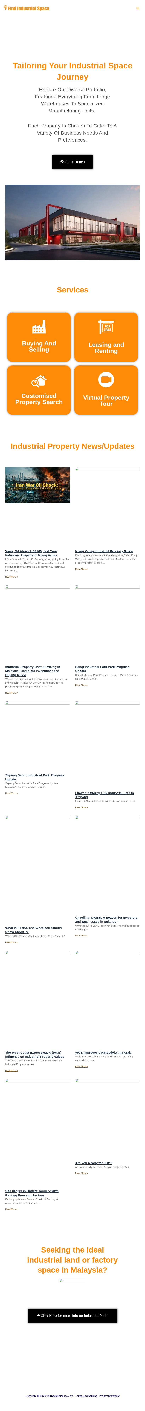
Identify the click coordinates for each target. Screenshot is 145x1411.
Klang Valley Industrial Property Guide (104, 551)
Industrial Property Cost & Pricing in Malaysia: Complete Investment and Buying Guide (32, 671)
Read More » (11, 577)
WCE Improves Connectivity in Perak (103, 1052)
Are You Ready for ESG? (93, 1163)
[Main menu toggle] (137, 9)
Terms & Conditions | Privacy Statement (97, 1395)
